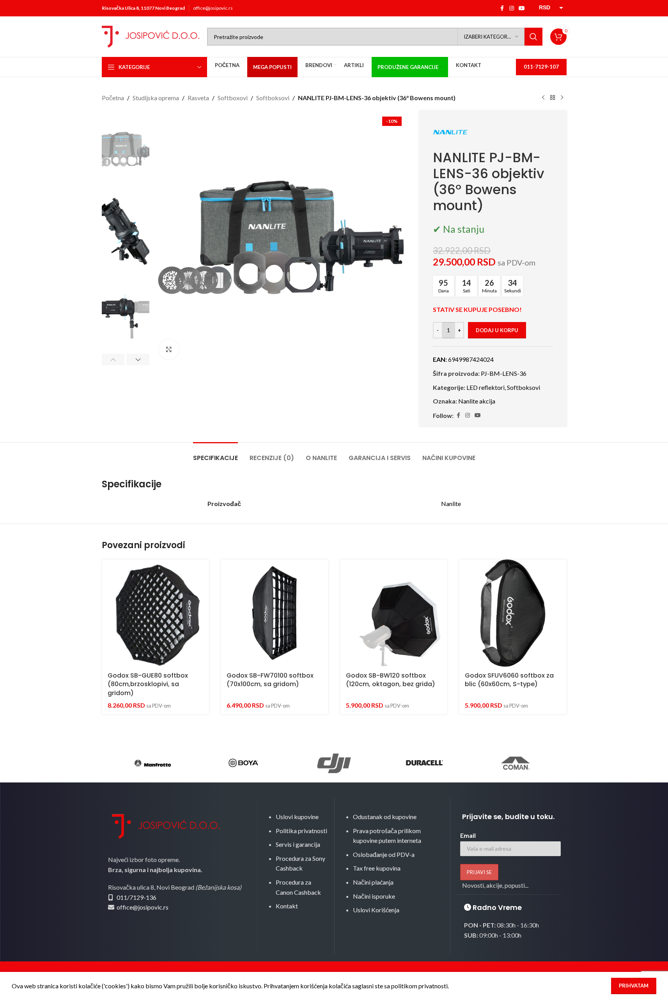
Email (468, 835)
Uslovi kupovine (297, 816)
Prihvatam (634, 985)
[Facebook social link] (502, 8)
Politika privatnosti (301, 830)
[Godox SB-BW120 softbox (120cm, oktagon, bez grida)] (394, 613)
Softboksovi (272, 97)
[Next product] (562, 98)
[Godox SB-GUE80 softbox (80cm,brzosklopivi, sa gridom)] (155, 613)
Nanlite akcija (476, 401)
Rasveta (198, 97)
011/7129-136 (136, 897)
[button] (113, 359)
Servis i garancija (298, 844)
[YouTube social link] (521, 8)
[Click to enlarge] (169, 349)
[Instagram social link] (511, 8)
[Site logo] (150, 35)
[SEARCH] (533, 37)
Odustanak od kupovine (384, 816)
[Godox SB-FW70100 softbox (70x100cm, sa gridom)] (274, 613)
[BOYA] (243, 762)
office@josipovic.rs (213, 8)
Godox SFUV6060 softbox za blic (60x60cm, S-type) (509, 679)
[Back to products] (552, 98)
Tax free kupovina (376, 868)
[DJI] (334, 762)
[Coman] (515, 762)
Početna (113, 97)
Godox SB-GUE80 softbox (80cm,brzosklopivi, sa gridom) (148, 684)
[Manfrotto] (153, 762)
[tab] (215, 454)
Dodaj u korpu (497, 330)
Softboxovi (233, 97)
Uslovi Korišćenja (376, 909)
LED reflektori (485, 387)
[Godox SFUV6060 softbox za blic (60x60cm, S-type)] (513, 613)
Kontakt (287, 906)
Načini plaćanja (373, 882)
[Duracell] (424, 762)
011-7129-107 (541, 67)
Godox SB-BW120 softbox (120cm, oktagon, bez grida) (390, 679)
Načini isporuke (374, 896)
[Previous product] (543, 98)
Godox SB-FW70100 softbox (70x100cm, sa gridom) (270, 679)
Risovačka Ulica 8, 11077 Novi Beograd (143, 8)
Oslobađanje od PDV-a (384, 854)
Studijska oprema (156, 97)
